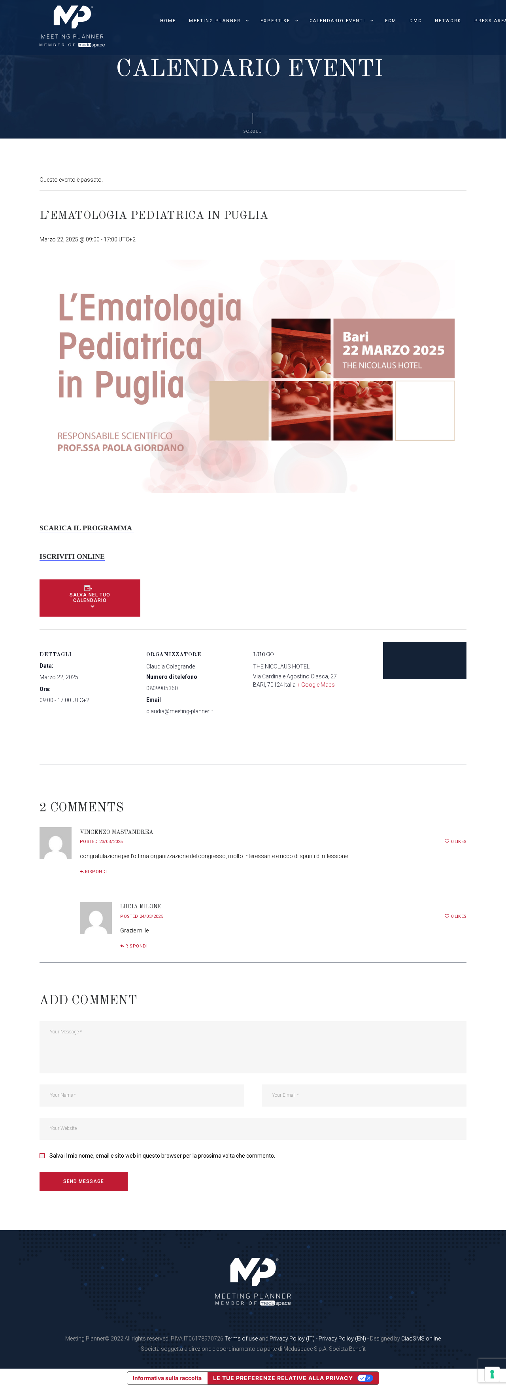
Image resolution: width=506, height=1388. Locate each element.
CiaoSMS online (421, 1338)
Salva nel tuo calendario (90, 597)
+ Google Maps (316, 685)
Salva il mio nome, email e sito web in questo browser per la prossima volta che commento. (162, 1156)
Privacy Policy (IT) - (294, 1338)
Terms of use (241, 1338)
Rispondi (96, 871)
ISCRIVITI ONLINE (72, 556)
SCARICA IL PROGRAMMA (87, 528)
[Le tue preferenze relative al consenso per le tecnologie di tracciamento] (492, 1374)
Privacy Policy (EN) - (344, 1338)
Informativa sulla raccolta (167, 1378)
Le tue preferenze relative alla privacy (283, 1378)
